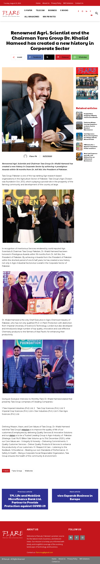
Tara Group (17, 471)
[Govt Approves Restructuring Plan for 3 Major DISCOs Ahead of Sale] (79, 137)
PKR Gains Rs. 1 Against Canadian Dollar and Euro (90, 146)
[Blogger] (70, 537)
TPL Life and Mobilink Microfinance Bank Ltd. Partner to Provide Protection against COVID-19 (25, 501)
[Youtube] (91, 15)
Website (29, 471)
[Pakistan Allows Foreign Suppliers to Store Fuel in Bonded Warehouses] (79, 125)
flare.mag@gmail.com (44, 552)
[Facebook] (78, 11)
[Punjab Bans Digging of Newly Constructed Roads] (79, 116)
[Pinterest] (90, 11)
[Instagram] (82, 11)
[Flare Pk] (25, 156)
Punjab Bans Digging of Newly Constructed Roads (91, 115)
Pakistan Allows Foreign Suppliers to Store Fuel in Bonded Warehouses (90, 126)
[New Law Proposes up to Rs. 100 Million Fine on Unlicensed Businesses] (79, 156)
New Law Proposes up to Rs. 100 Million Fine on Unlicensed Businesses (90, 157)
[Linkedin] (86, 11)
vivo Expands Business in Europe (75, 497)
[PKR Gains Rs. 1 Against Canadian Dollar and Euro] (79, 147)
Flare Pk (33, 156)
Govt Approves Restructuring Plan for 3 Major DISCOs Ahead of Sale (91, 136)
